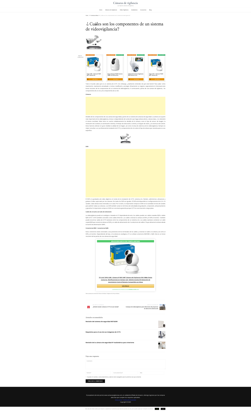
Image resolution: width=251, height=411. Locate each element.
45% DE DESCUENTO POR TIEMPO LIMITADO (125, 241)
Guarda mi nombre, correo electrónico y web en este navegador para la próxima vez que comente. (114, 377)
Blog (150, 10)
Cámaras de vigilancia (125, 3)
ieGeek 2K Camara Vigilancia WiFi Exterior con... (135, 74)
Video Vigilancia (124, 10)
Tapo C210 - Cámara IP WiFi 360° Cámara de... (156, 74)
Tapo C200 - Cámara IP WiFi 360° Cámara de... (94, 74)
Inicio (100, 10)
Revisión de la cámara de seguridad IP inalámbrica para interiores (110, 342)
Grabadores (134, 10)
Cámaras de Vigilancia (111, 10)
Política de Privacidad (129, 400)
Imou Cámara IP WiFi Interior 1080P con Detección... (115, 74)
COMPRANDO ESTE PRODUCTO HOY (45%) (125, 289)
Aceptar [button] (163, 408)
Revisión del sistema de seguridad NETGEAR (102, 321)
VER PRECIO (95, 79)
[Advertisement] (125, 106)
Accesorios (143, 10)
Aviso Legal (118, 400)
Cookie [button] (157, 408)
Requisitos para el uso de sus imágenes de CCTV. (103, 332)
